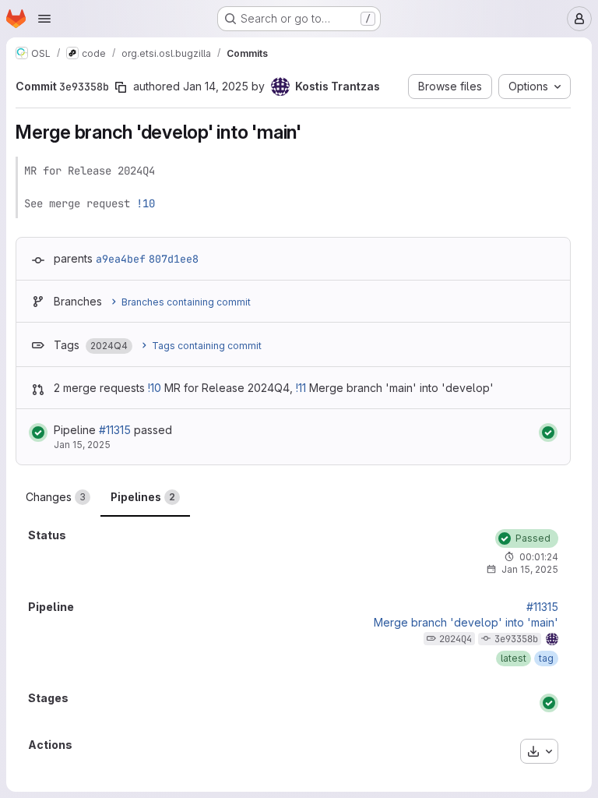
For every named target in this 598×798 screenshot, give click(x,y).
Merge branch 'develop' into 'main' (466, 622)
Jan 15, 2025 (82, 444)
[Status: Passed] (38, 432)
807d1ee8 (174, 259)
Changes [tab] (56, 496)
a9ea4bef (121, 259)
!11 (301, 387)
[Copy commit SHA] (120, 87)
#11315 (115, 429)
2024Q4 (455, 639)
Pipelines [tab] (143, 496)
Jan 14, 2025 (215, 86)
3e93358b (516, 639)
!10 (145, 203)
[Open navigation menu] (44, 18)
